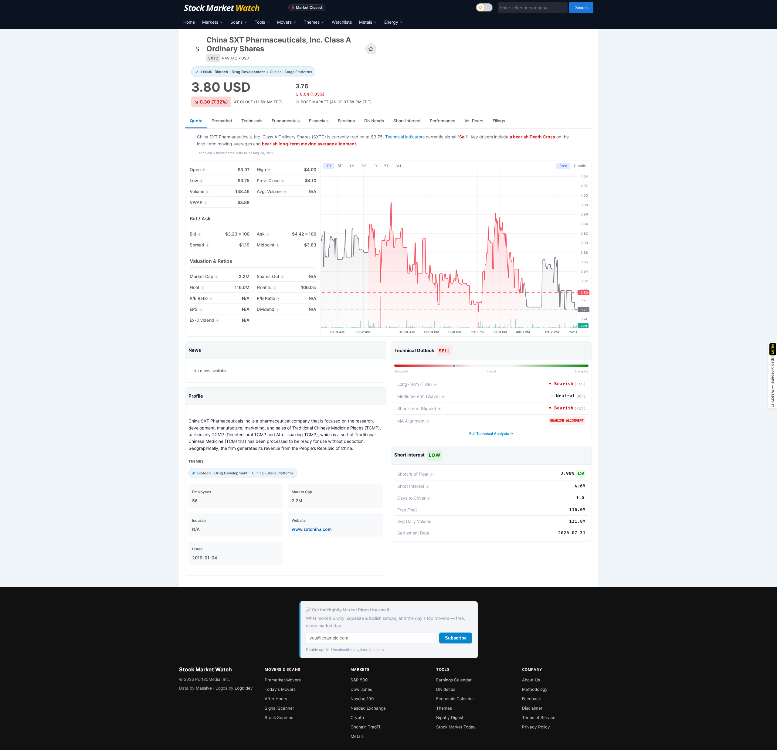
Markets (210, 22)
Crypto (357, 717)
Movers (284, 22)
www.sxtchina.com (312, 529)
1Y (375, 166)
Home (189, 22)
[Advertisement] (488, 55)
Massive (204, 688)
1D (328, 166)
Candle (580, 166)
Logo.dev (244, 688)
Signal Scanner (279, 708)
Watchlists (342, 22)
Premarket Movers (283, 679)
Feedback (531, 698)
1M (352, 166)
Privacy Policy (536, 727)
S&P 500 (359, 679)
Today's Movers (280, 689)
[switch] (484, 7)
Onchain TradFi (365, 727)
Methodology (535, 689)
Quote (196, 120)
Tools (260, 22)
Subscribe (456, 637)
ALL (398, 166)
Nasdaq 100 (362, 698)
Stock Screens (279, 717)
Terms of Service (538, 717)
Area (563, 166)
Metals (365, 22)
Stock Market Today (456, 727)
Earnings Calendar (454, 679)
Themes (312, 22)
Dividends (445, 689)
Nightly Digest (449, 717)
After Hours (276, 698)
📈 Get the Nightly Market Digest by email (347, 609)
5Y (386, 166)
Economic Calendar (455, 698)
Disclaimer (532, 708)
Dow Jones (361, 689)
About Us (531, 679)
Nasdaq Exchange (368, 708)
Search (581, 7)
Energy (391, 22)
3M (363, 166)
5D (340, 166)
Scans (236, 22)
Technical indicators (405, 136)
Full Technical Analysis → (491, 433)
